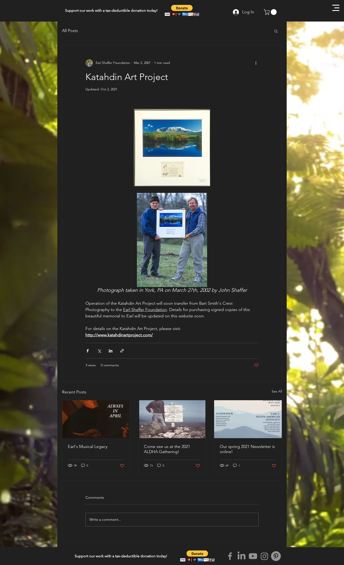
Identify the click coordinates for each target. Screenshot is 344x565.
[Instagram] (264, 556)
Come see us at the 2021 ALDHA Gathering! (167, 449)
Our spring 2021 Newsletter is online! (247, 449)
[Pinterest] (276, 556)
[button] (335, 8)
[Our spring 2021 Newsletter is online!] (248, 419)
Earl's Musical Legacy (87, 446)
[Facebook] (230, 556)
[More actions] (256, 63)
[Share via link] (122, 351)
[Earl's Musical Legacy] (96, 419)
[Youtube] (253, 556)
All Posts (70, 30)
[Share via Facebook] (87, 351)
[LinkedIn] (241, 556)
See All (277, 391)
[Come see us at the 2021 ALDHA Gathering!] (172, 419)
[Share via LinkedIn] (110, 351)
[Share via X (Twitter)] (99, 351)
